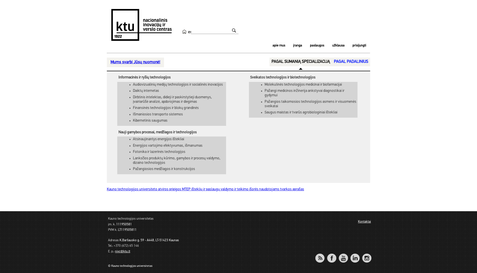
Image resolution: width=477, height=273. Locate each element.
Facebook (331, 254)
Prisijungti (359, 45)
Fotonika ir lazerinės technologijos (159, 152)
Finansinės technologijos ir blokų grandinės (166, 108)
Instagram (366, 254)
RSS (322, 254)
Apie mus (279, 45)
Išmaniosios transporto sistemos (158, 114)
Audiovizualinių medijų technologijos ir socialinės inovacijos (178, 85)
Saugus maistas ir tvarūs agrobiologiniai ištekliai (301, 112)
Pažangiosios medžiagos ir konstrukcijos (164, 169)
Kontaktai (364, 221)
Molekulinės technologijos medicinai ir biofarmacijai (303, 85)
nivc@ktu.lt (122, 251)
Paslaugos (317, 45)
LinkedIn (355, 254)
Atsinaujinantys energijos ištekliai (158, 139)
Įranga (297, 45)
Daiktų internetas (146, 91)
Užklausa (338, 45)
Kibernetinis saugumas (150, 121)
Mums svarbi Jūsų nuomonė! (135, 62)
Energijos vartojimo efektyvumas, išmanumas (167, 146)
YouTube (343, 254)
